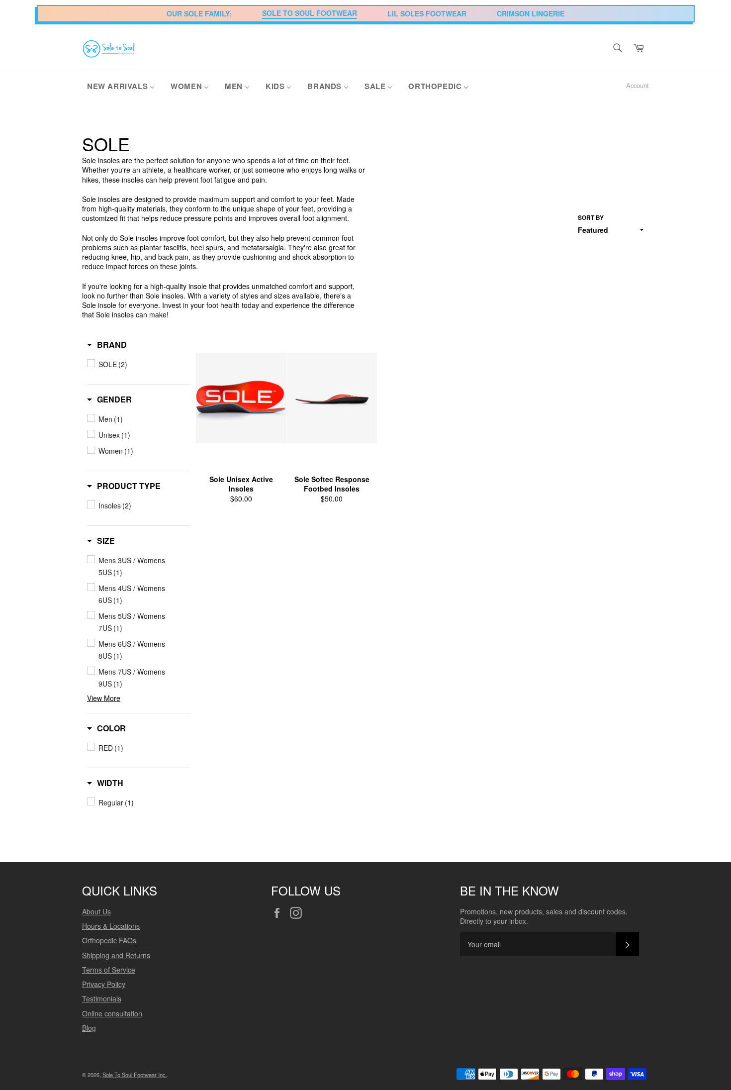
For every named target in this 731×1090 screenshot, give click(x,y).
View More (103, 698)
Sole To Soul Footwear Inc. (134, 1075)
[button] (107, 345)
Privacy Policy (103, 984)
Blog (89, 1028)
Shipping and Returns (116, 955)
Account (637, 85)
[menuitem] (121, 85)
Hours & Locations (111, 926)
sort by (591, 218)
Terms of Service (108, 970)
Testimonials (101, 998)
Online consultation (112, 1013)
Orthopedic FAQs (109, 940)
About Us (96, 911)
